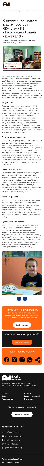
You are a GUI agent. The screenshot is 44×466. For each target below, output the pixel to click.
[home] (6, 3)
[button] (39, 3)
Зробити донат (22, 325)
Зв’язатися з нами (22, 342)
